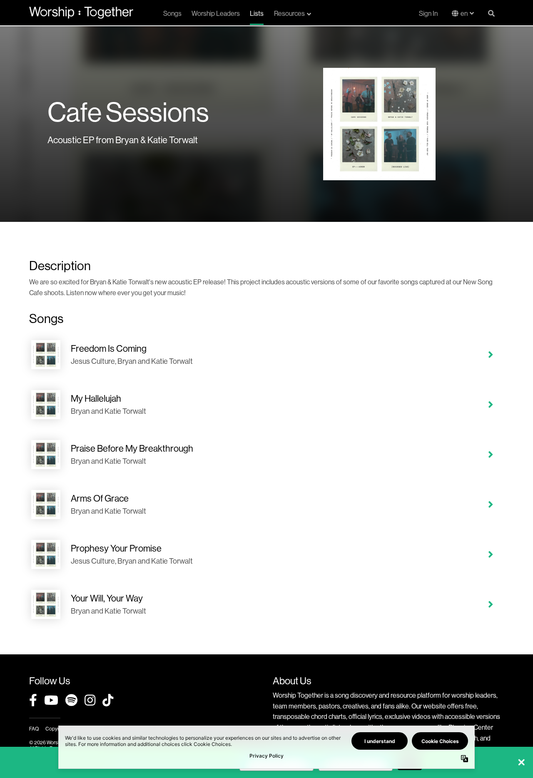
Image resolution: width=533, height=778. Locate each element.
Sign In (428, 13)
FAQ (34, 729)
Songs (172, 13)
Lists (257, 13)
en (464, 13)
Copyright (56, 729)
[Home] (81, 12)
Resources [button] (289, 13)
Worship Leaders (216, 13)
